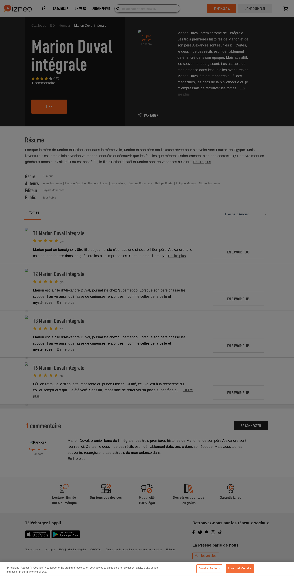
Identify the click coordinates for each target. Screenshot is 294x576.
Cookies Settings (209, 568)
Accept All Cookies (240, 568)
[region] (147, 569)
